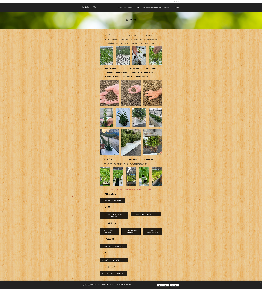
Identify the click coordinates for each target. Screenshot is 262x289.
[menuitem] (120, 7)
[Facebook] (174, 1)
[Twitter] (176, 1)
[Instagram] (178, 1)
